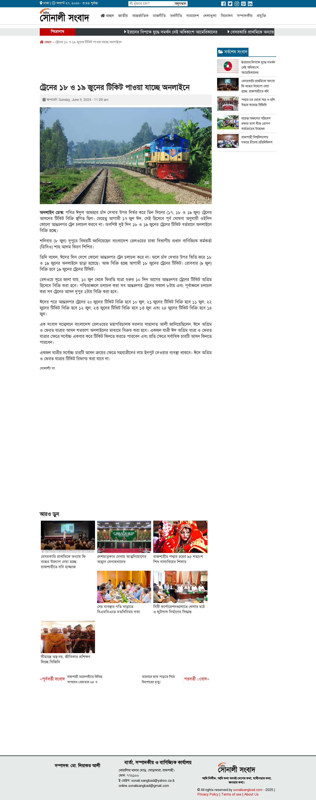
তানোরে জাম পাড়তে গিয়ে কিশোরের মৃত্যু (175, 679)
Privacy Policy (207, 794)
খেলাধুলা (209, 15)
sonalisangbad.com (247, 790)
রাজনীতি (159, 15)
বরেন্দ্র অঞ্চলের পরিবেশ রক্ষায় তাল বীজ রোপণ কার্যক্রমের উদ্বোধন (255, 123)
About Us (251, 794)
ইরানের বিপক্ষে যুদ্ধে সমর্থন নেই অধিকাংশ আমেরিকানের (156, 32)
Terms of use (231, 794)
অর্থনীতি (176, 15)
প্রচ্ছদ (110, 15)
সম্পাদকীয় (245, 15)
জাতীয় (123, 15)
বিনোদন (227, 15)
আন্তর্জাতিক (140, 15)
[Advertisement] (118, 65)
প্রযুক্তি (261, 15)
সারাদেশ (192, 15)
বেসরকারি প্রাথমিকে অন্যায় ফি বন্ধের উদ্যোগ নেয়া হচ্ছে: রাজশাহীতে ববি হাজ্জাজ (63, 561)
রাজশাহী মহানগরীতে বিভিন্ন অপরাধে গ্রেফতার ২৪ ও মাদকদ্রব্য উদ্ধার (71, 680)
